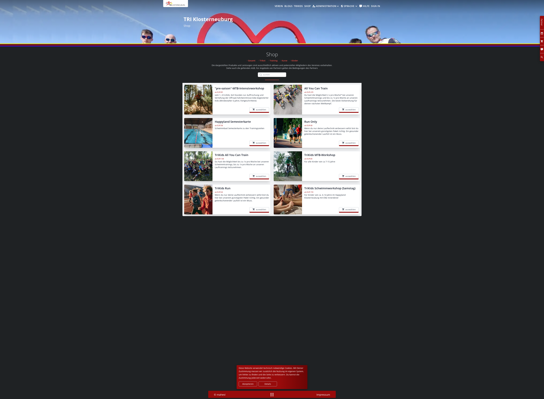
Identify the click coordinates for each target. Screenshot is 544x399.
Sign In (375, 6)
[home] (175, 5)
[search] (542, 57)
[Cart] (542, 41)
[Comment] (542, 49)
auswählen (261, 109)
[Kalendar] (542, 33)
